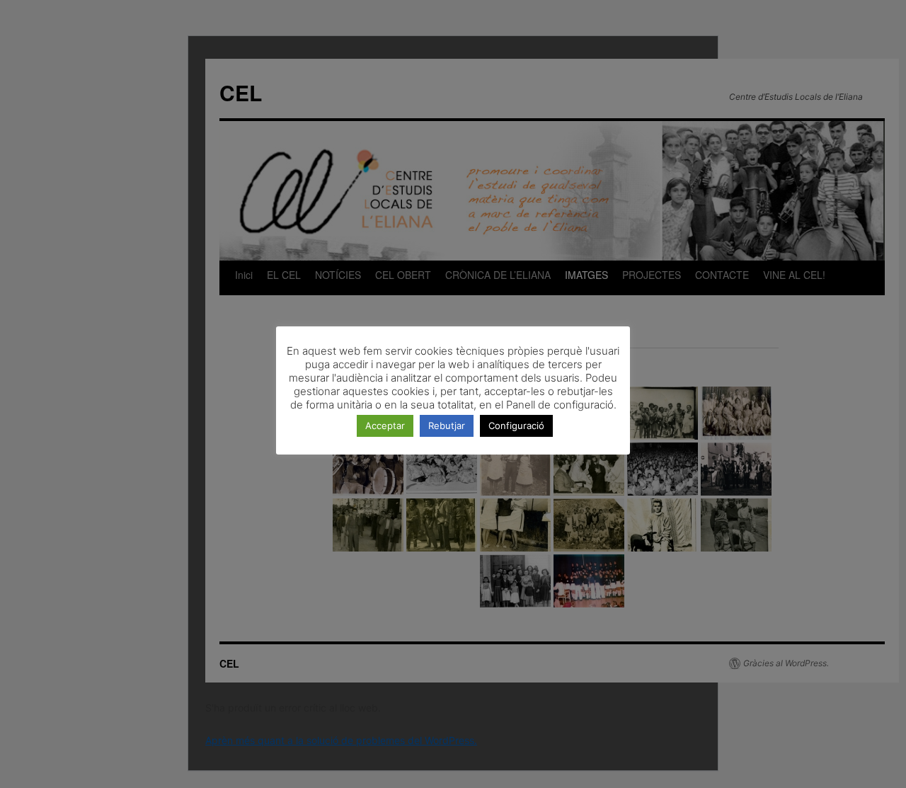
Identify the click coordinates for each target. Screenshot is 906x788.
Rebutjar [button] (446, 425)
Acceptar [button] (385, 425)
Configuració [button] (516, 425)
